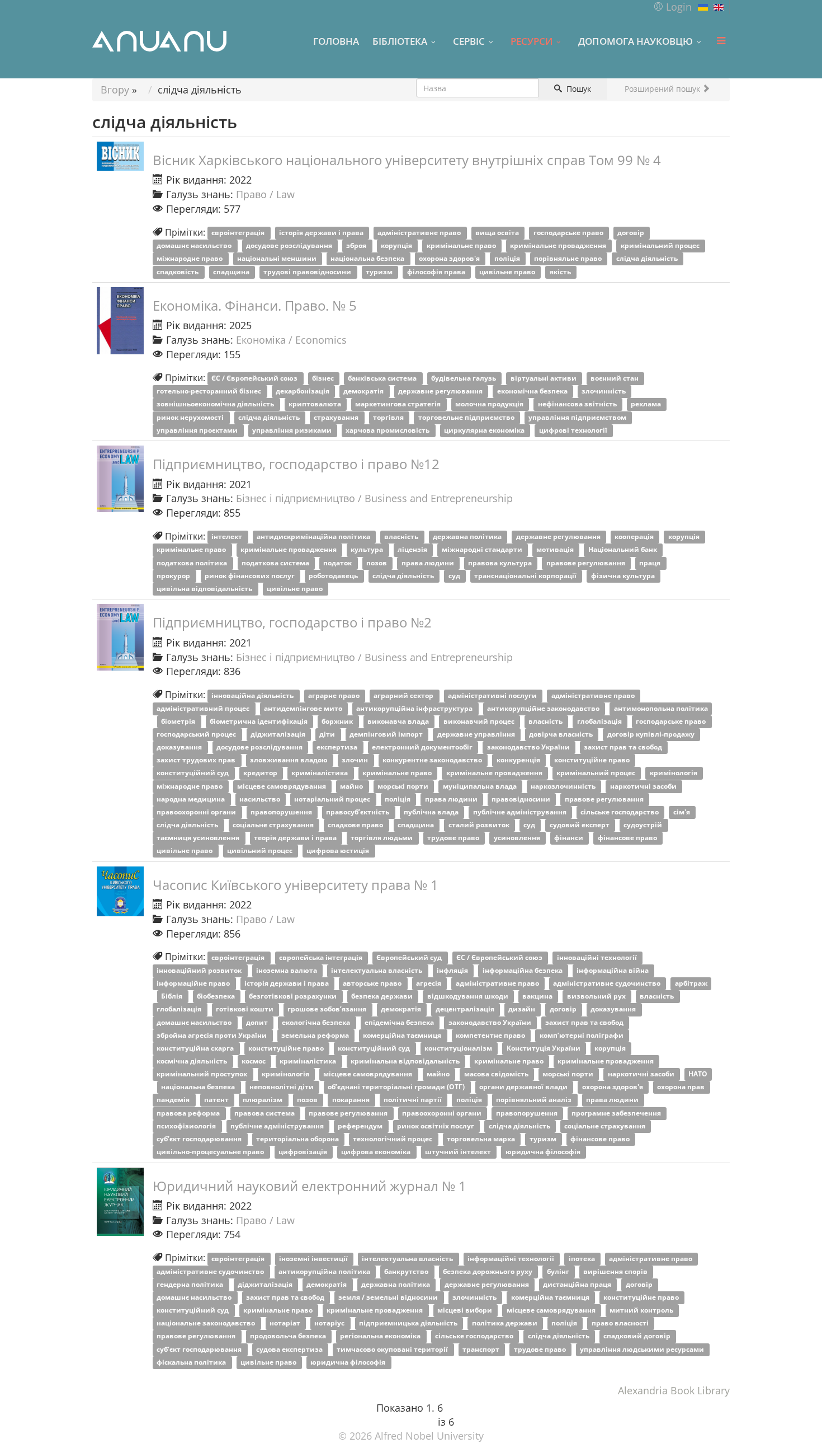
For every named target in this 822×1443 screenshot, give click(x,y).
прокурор (174, 575)
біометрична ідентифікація (259, 721)
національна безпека (368, 259)
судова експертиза (290, 1349)
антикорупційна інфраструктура (415, 708)
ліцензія (413, 550)
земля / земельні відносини (389, 1297)
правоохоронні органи (197, 812)
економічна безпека (533, 391)
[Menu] (721, 41)
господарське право (569, 233)
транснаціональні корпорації (526, 575)
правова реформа (189, 1113)
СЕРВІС (469, 41)
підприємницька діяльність (409, 1323)
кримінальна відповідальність (406, 1061)
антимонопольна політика (661, 708)
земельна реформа (316, 1035)
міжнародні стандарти (483, 550)
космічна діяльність (193, 1061)
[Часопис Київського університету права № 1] (120, 891)
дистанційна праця (578, 1284)
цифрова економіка (376, 1151)
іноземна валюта (287, 970)
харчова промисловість (388, 430)
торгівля (389, 417)
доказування (180, 747)
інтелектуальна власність (377, 970)
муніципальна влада (480, 786)
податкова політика (193, 563)
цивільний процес (260, 851)
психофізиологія (187, 1126)
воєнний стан (615, 378)
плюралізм (263, 1100)
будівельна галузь (464, 378)
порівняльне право (568, 259)
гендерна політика (191, 1284)
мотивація (555, 550)
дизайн (522, 1009)
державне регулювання (441, 391)
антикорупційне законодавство (544, 708)
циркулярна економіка (485, 430)
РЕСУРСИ (531, 41)
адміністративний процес (204, 708)
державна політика (468, 537)
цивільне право (508, 272)
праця (650, 563)
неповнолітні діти (282, 1087)
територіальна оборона (298, 1139)
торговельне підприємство (467, 417)
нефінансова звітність (578, 404)
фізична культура (623, 575)
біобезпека (217, 996)
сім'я (682, 812)
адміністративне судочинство (607, 983)
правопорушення (282, 812)
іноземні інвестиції (314, 1258)
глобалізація (600, 721)
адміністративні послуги (493, 695)
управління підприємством (578, 417)
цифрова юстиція (338, 851)
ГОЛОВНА (336, 41)
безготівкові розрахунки (293, 996)
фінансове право (628, 838)
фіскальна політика (192, 1362)
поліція (508, 259)
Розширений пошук (663, 88)
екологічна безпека (317, 1022)
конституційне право (592, 760)
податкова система (276, 563)
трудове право (454, 838)
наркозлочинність (564, 786)
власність (402, 537)
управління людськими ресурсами (643, 1349)
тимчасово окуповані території (393, 1349)
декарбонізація (303, 391)
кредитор (261, 773)
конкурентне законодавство (433, 760)
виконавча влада (399, 721)
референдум (361, 1126)
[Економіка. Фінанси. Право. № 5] (120, 320)
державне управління (477, 734)
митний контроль (642, 1310)
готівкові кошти (245, 1009)
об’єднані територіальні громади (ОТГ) (397, 1087)
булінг (559, 1271)
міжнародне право (190, 259)
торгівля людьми (382, 838)
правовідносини (522, 799)
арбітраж (691, 983)
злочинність (604, 391)
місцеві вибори (465, 1310)
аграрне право (334, 695)
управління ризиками (292, 430)
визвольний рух (597, 996)
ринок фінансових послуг (250, 575)
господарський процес (197, 734)
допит (258, 1022)
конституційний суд (193, 773)
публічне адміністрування (520, 812)
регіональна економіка (381, 1336)
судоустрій (643, 825)
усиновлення (518, 838)
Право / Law (265, 194)
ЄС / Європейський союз (255, 378)
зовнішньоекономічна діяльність (216, 404)
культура (368, 550)
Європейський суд (409, 957)
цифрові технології (574, 430)
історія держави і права (322, 233)
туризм (380, 272)
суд (455, 575)
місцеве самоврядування (282, 786)
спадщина (232, 272)
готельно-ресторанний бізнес (210, 391)
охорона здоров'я (450, 259)
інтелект (227, 537)
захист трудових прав (197, 760)
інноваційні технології (598, 957)
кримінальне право (462, 246)
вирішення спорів (616, 1271)
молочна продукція (490, 404)
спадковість (178, 272)
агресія (429, 983)
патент (217, 1100)
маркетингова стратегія (398, 404)
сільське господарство (620, 812)
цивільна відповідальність (205, 588)
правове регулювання (586, 563)
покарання (351, 1100)
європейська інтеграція (321, 957)
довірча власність (561, 734)
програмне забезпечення (617, 1113)
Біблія (172, 996)
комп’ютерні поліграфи (582, 1035)
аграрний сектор (404, 695)
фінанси (569, 838)
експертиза (337, 747)
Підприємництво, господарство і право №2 (292, 622)
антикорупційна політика (325, 1271)
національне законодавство (207, 1323)
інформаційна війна (613, 970)
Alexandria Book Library (674, 1390)
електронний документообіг (423, 747)
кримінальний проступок (203, 1074)
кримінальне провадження (559, 246)
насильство (260, 799)
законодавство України (529, 747)
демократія (364, 391)
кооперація (635, 537)
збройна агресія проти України (212, 1035)
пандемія (174, 1100)
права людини (428, 563)
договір (631, 233)
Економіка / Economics (291, 339)
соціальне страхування (274, 825)
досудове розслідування (290, 246)
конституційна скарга (196, 1048)
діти (328, 734)
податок (338, 563)
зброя (357, 246)
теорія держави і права (296, 838)
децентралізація (466, 1009)
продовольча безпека (289, 1336)
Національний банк (623, 550)
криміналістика (320, 773)
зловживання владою (289, 760)
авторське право (373, 983)
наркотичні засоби (644, 786)
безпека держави (382, 996)
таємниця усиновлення (199, 838)
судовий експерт (580, 825)
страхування (337, 417)
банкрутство (407, 1271)
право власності (621, 1323)
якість (561, 272)
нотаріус (330, 1323)
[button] (672, 6)
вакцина (538, 996)
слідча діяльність (647, 259)
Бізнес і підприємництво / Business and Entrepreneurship (374, 498)
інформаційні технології (511, 1258)
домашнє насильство (195, 246)
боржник (338, 721)
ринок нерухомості (191, 417)
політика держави (505, 1323)
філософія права (437, 272)
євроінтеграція (238, 233)
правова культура (500, 563)
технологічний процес (393, 1139)
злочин (356, 760)
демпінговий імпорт (386, 734)
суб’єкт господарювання (200, 1139)
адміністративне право (419, 233)
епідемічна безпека (400, 1022)
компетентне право (491, 1035)
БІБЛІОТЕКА (399, 41)
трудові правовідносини (308, 272)
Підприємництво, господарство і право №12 (296, 464)
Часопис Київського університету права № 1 (295, 884)
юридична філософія (544, 1151)
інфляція (453, 970)
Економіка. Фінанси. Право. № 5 (255, 305)
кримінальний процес (661, 246)
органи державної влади (524, 1087)
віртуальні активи (544, 378)
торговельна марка (482, 1139)
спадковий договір (637, 1336)
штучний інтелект (459, 1151)
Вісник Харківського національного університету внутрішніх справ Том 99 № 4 (407, 160)
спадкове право (356, 825)
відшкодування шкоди (468, 996)
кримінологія (674, 773)
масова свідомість (497, 1074)
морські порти (403, 786)
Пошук (577, 88)
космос (254, 1061)
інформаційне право (194, 983)
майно (352, 786)
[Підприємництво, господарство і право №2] (120, 637)
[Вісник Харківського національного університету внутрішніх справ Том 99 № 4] (120, 156)
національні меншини (277, 259)
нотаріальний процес (333, 799)
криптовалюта (316, 404)
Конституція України (544, 1048)
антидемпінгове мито (304, 708)
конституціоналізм (459, 1048)
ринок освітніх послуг (436, 1126)
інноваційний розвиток (200, 970)
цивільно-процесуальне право (211, 1151)
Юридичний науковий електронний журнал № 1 (309, 1186)
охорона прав (681, 1087)
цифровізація (303, 1151)
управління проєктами (198, 430)
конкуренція (519, 760)
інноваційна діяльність (253, 695)
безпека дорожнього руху (488, 1271)
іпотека (583, 1258)
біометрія (179, 721)
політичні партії (413, 1100)
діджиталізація (279, 734)
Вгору (115, 89)
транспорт (481, 1349)
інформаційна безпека (523, 970)
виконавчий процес (479, 721)
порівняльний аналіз (534, 1100)
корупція (397, 246)
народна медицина (191, 799)
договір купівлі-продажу (651, 734)
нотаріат (286, 1323)
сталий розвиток (479, 825)
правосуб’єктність (358, 812)
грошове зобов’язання (327, 1009)
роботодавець (334, 575)
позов (377, 563)
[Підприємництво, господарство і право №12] (120, 479)
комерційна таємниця (403, 1035)
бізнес (324, 378)
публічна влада (432, 812)
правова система (265, 1113)
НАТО (697, 1074)
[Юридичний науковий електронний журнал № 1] (120, 1202)
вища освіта (498, 233)
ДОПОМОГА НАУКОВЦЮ (635, 41)
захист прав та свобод (624, 747)
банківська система (383, 378)
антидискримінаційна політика (314, 537)
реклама (647, 404)
